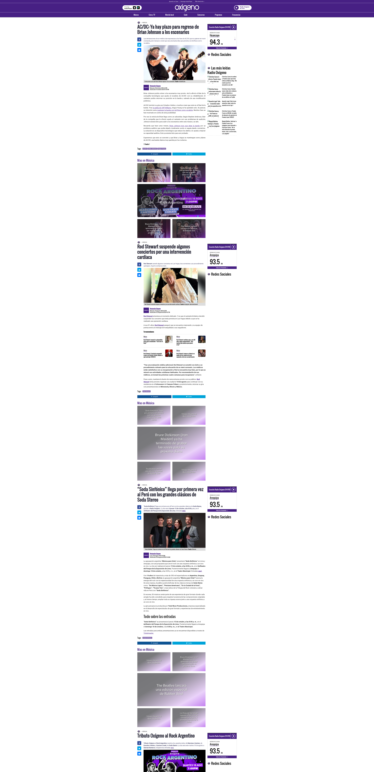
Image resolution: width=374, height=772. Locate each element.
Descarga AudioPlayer (186, 1)
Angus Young (161, 148)
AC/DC (145, 148)
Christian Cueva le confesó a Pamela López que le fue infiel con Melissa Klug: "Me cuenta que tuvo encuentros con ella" (229, 81)
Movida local (169, 15)
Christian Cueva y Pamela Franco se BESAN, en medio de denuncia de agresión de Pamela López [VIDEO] (229, 114)
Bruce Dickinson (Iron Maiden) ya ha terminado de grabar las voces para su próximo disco (154, 228)
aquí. (184, 511)
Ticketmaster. (149, 633)
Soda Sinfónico (147, 638)
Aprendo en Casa (173, 1)
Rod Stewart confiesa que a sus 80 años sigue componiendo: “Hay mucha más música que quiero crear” (185, 342)
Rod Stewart (146, 391)
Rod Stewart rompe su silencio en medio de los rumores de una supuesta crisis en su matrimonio (185, 355)
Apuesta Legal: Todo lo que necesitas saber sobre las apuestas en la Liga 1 (229, 103)
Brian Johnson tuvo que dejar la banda (184, 126)
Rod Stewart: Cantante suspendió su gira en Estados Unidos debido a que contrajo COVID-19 (153, 355)
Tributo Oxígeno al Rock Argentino (171, 200)
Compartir (155, 154)
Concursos (201, 15)
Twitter (190, 154)
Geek (185, 15)
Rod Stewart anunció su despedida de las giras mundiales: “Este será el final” (153, 341)
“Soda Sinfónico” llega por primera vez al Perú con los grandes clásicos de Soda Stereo (189, 172)
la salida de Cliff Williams (162, 108)
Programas (218, 15)
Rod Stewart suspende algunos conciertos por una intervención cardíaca (153, 172)
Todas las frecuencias (221, 48)
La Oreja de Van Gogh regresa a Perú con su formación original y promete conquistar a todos (189, 717)
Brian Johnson (152, 148)
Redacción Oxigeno (155, 86)
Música (136, 15)
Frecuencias (236, 15)
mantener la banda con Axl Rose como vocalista (175, 110)
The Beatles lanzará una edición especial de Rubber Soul (189, 228)
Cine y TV (152, 15)
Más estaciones (199, 1)
